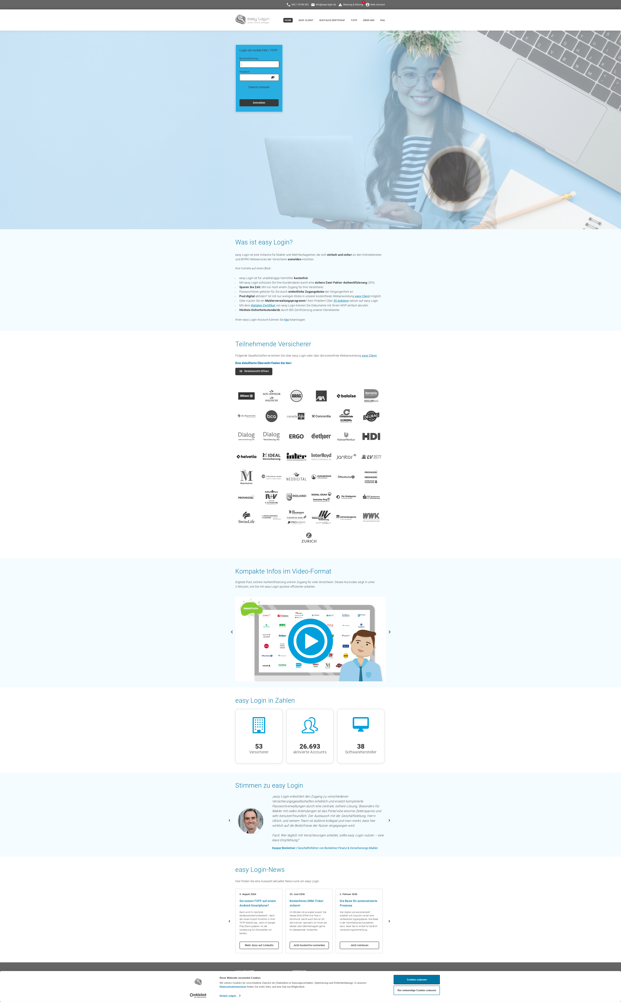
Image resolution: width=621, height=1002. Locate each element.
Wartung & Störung (353, 4)
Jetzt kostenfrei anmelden (309, 945)
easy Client (362, 296)
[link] (252, 23)
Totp (354, 20)
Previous (232, 630)
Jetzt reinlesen (359, 945)
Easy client (306, 20)
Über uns (368, 20)
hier (286, 319)
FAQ (382, 20)
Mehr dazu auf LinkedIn (259, 945)
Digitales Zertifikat (332, 20)
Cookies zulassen (417, 979)
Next (388, 630)
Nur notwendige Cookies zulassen (417, 990)
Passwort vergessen (259, 87)
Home (288, 20)
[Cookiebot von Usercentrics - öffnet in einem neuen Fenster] (198, 995)
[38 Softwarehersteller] (360, 711)
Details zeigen (228, 995)
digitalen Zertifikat (263, 305)
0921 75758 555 (300, 4)
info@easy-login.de (326, 4)
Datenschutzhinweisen (233, 986)
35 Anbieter (341, 300)
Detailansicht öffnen (256, 371)
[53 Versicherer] (260, 711)
